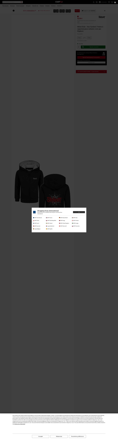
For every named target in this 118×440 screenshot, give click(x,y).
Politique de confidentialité (19, 424)
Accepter (40, 436)
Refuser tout (59, 436)
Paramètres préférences (77, 436)
